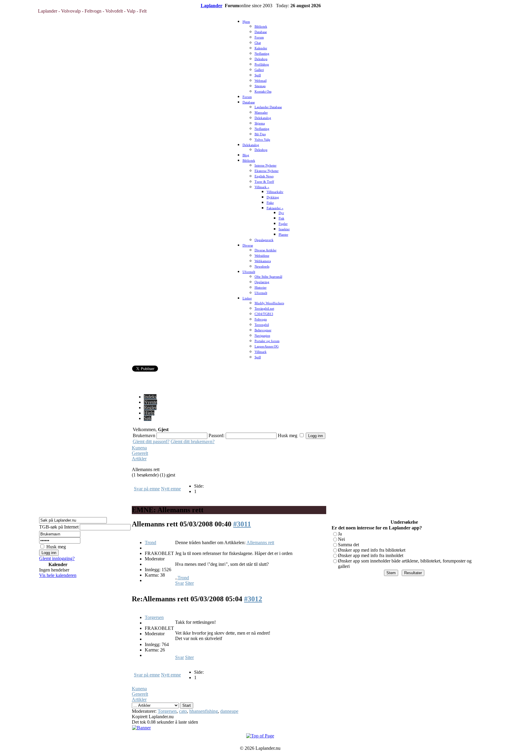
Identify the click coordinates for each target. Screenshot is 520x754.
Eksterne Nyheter (267, 171)
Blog (246, 155)
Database (261, 32)
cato (183, 711)
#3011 (242, 524)
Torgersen (154, 617)
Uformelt (249, 272)
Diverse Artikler (266, 250)
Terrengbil (262, 324)
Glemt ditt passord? (151, 441)
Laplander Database (268, 107)
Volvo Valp (262, 139)
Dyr (281, 213)
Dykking (273, 197)
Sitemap (260, 86)
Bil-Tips (260, 134)
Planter (283, 234)
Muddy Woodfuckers (269, 303)
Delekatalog (263, 118)
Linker (247, 298)
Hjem (246, 21)
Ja (340, 533)
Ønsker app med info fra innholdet (370, 555)
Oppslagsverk (264, 240)
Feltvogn (261, 319)
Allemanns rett (260, 542)
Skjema (260, 123)
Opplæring (262, 282)
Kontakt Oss (263, 91)
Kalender (261, 48)
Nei (341, 539)
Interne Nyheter (266, 165)
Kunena (139, 447)
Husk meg (56, 546)
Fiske (270, 202)
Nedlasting (262, 53)
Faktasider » (275, 208)
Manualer (261, 112)
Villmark (261, 352)
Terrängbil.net (264, 308)
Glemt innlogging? (57, 558)
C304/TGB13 (264, 314)
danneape (229, 711)
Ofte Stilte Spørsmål (268, 276)
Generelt (140, 453)
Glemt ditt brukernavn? (193, 441)
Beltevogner (263, 330)
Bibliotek (261, 26)
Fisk (281, 218)
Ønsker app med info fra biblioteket (371, 550)
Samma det (348, 544)
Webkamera (263, 261)
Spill (258, 75)
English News (264, 176)
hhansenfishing (203, 711)
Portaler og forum (267, 341)
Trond (150, 542)
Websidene (262, 255)
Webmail (261, 80)
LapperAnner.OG (267, 346)
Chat (258, 42)
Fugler (283, 223)
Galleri (259, 70)
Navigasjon (262, 335)
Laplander (211, 5)
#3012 (253, 599)
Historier (261, 287)
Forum (259, 37)
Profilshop (262, 64)
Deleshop (261, 59)
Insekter (284, 229)
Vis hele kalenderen (57, 575)
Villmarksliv (275, 192)
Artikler (139, 458)
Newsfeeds (262, 266)
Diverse (248, 245)
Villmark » (262, 187)
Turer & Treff (264, 181)
